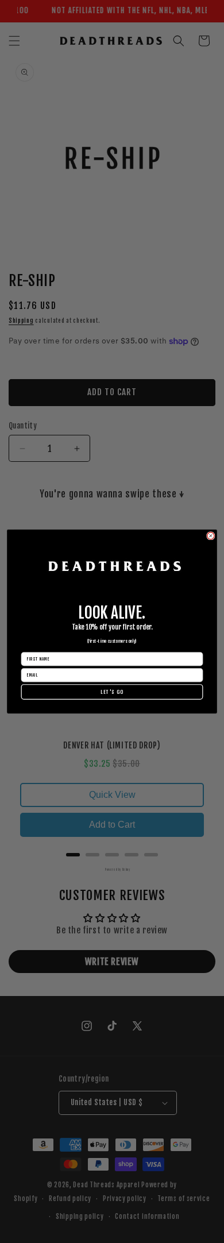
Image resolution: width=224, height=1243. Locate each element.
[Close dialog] (210, 535)
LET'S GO (112, 692)
